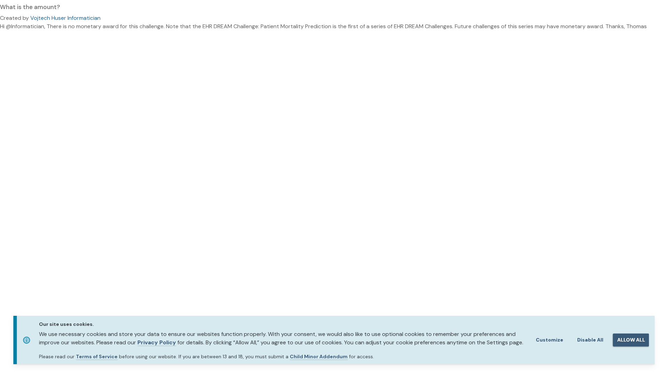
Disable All (590, 340)
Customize (549, 340)
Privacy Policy (156, 342)
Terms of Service (97, 356)
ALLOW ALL (631, 340)
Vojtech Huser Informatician (65, 18)
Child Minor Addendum (319, 356)
